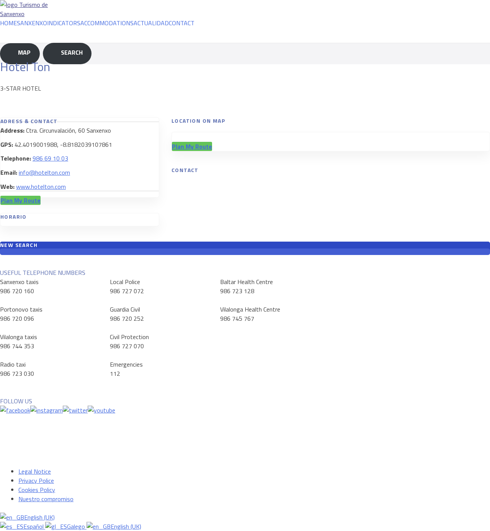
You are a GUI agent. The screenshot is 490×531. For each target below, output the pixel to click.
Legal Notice (34, 471)
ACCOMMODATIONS (107, 23)
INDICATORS (63, 23)
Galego (77, 526)
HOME (8, 23)
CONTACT (181, 23)
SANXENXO (32, 23)
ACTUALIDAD (151, 23)
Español (34, 526)
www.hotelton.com (41, 186)
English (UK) (39, 517)
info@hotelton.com (44, 172)
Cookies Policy (36, 489)
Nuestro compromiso (46, 498)
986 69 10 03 (50, 158)
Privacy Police (36, 480)
